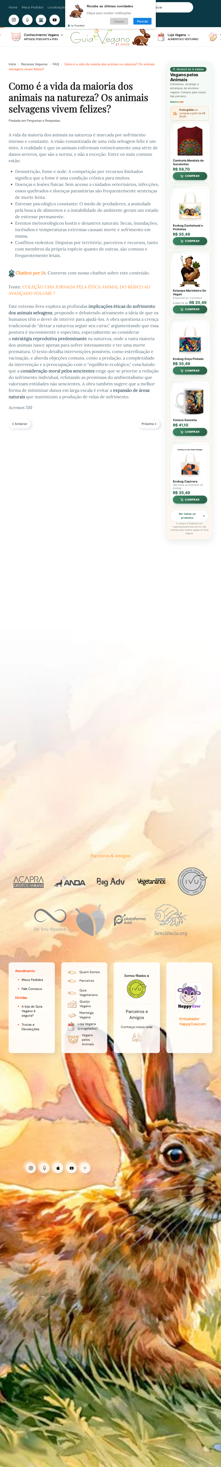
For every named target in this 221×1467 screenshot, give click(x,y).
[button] (37, 37)
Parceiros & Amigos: (110, 855)
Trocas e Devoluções (30, 1026)
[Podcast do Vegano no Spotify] (44, 1168)
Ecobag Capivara (185, 481)
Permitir (142, 21)
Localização (56, 7)
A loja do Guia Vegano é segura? (32, 1011)
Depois (119, 21)
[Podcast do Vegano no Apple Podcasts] (58, 1168)
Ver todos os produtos (187, 515)
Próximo (148, 424)
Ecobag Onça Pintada (188, 359)
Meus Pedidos (32, 7)
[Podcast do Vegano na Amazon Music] (85, 1168)
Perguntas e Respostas (43, 120)
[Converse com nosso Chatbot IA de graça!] (41, 20)
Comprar (192, 175)
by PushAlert (78, 25)
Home (13, 7)
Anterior (21, 424)
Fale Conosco (32, 989)
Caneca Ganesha (185, 420)
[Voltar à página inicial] (110, 37)
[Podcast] (27, 20)
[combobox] (167, 7)
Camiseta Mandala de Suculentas (188, 162)
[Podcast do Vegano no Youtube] (71, 1168)
